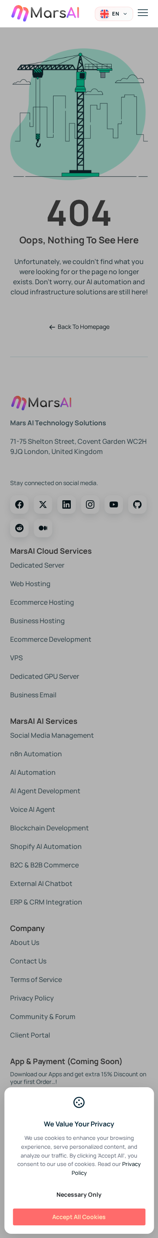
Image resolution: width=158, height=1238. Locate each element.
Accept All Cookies (79, 1217)
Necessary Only (79, 1194)
